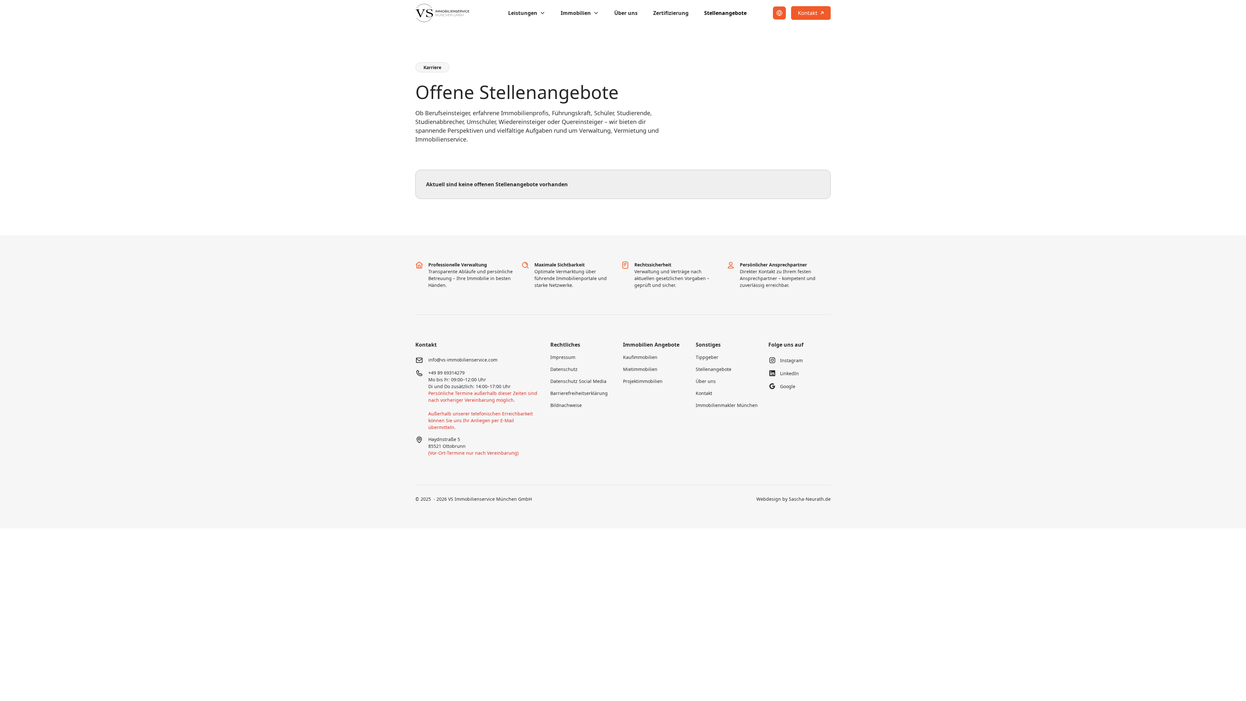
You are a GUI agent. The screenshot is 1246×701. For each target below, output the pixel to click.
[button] (526, 12)
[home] (444, 13)
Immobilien (576, 13)
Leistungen (522, 13)
